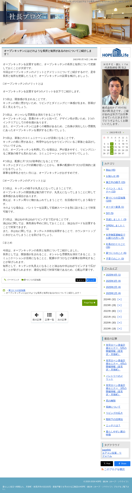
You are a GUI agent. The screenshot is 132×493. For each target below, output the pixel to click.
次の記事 (63, 316)
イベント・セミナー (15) (114, 190)
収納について (113, 406)
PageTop (88, 303)
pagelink (106, 449)
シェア (92, 280)
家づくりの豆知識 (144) (115, 199)
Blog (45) (110, 170)
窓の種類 (111, 400)
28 (112, 153)
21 (112, 150)
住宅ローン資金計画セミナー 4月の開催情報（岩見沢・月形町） (116, 365)
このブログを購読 (114, 469)
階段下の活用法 (114, 419)
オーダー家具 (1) (115, 207)
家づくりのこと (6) (116, 253)
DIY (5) (109, 213)
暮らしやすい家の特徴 (115, 433)
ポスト (82, 280)
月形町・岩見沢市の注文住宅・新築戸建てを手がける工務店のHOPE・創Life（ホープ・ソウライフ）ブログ (66, 22)
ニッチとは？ (113, 425)
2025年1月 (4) (113, 293)
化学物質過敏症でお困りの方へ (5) (115, 236)
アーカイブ (110, 268)
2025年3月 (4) (113, 281)
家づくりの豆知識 (32, 280)
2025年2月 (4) (113, 287)
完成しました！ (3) (116, 219)
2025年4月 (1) (113, 274)
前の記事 (38, 316)
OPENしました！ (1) (115, 227)
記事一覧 (49, 319)
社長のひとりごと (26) (115, 246)
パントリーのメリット (114, 377)
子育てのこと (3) (115, 258)
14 (112, 147)
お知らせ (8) (112, 176)
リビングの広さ (114, 413)
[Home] (4, 290)
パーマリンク (13, 280)
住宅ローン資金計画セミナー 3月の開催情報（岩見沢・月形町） (116, 390)
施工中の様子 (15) (115, 182)
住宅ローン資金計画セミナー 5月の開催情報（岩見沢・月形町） (116, 350)
